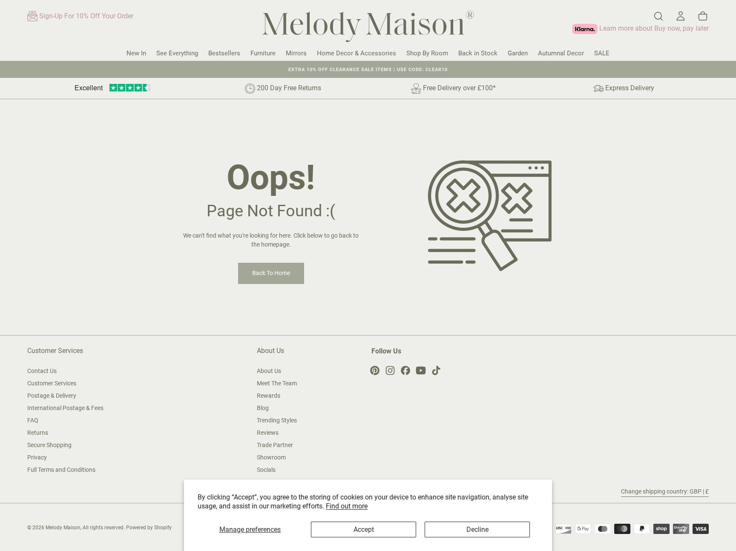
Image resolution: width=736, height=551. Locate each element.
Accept (364, 529)
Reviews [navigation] (268, 432)
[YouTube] (420, 370)
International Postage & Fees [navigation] (65, 408)
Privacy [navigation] (37, 457)
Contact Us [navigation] (42, 370)
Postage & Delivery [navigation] (51, 395)
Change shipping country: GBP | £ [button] (665, 491)
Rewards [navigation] (268, 395)
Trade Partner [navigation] (275, 445)
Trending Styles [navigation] (277, 420)
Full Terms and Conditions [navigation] (61, 469)
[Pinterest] (374, 370)
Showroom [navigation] (271, 457)
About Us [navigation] (269, 370)
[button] (658, 16)
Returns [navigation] (37, 432)
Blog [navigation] (263, 408)
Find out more (347, 506)
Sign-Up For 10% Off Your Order (85, 16)
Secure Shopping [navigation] (49, 445)
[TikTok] (436, 370)
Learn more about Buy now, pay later (653, 28)
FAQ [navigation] (32, 420)
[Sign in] (681, 16)
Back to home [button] (271, 273)
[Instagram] (390, 370)
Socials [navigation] (266, 469)
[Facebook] (405, 370)
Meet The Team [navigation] (277, 383)
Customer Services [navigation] (51, 383)
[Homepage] (368, 28)
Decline (477, 529)
